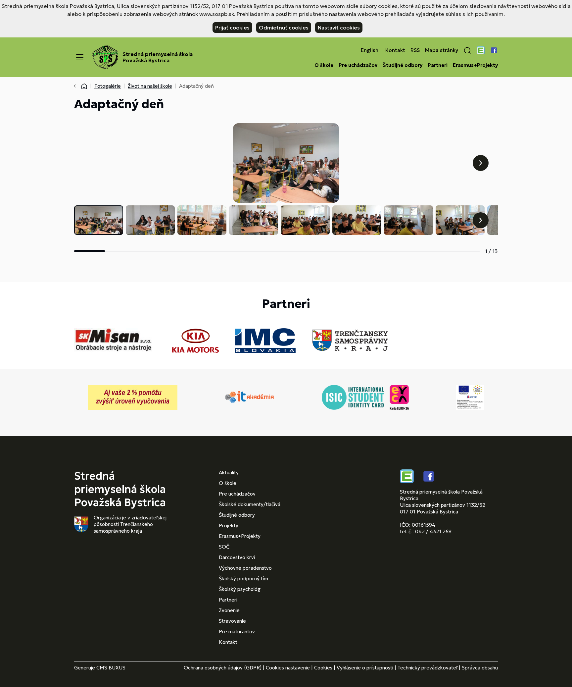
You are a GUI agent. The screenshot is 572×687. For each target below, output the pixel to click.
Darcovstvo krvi (237, 557)
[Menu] (79, 57)
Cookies (323, 667)
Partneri (438, 65)
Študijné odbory (402, 65)
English (369, 50)
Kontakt (395, 50)
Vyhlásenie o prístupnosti (365, 667)
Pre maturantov (237, 631)
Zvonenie (229, 610)
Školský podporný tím (243, 578)
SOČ (224, 547)
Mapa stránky (441, 50)
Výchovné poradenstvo (245, 568)
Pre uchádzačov (358, 65)
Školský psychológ (240, 589)
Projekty (228, 525)
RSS (415, 50)
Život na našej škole (150, 86)
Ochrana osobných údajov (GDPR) (223, 667)
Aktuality (229, 472)
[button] (467, 50)
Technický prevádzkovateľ (427, 667)
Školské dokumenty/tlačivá (249, 504)
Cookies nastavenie (288, 667)
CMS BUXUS (110, 667)
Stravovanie (232, 621)
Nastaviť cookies (339, 27)
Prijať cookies (232, 27)
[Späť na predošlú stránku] (77, 86)
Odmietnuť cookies (284, 27)
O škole (323, 65)
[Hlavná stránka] (84, 86)
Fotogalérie (107, 86)
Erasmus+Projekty (475, 65)
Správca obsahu (480, 667)
